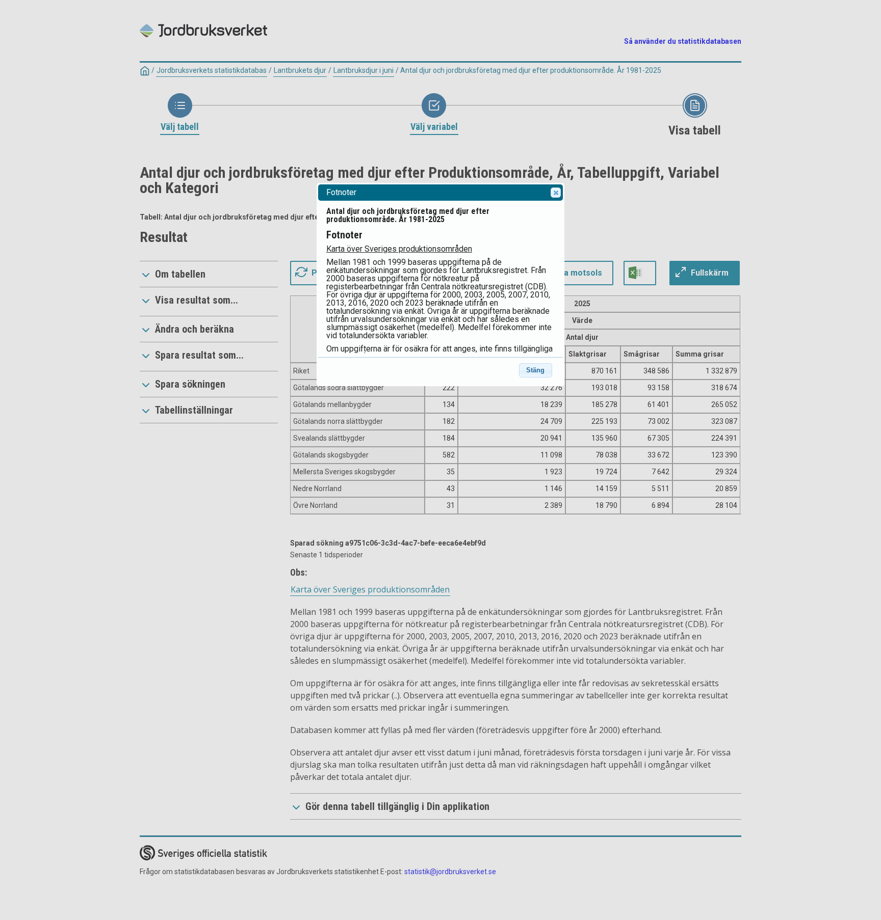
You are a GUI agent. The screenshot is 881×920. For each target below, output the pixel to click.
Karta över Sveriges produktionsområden (399, 249)
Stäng (535, 370)
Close (556, 192)
